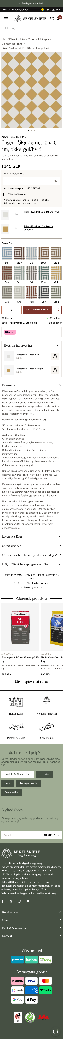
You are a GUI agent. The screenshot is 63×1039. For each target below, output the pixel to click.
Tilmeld (49, 835)
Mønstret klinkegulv (38, 39)
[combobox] (34, 28)
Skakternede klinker (12, 43)
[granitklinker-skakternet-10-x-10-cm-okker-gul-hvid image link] (31, 90)
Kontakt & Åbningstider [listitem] (18, 774)
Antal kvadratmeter (14, 173)
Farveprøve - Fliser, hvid (27, 354)
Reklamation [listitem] (11, 792)
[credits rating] (43, 1017)
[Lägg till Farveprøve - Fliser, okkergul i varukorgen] (55, 370)
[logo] (30, 18)
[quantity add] (18, 310)
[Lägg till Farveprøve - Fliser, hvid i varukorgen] (55, 356)
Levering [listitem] (44, 774)
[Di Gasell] (18, 1017)
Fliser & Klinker (17, 39)
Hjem (4, 39)
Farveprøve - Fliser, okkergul (29, 368)
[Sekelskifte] (31, 853)
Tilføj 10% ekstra (17, 194)
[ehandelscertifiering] (30, 1017)
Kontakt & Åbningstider (15, 9)
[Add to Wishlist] (58, 310)
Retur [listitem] (8, 783)
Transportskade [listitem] (28, 783)
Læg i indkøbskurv (37, 310)
